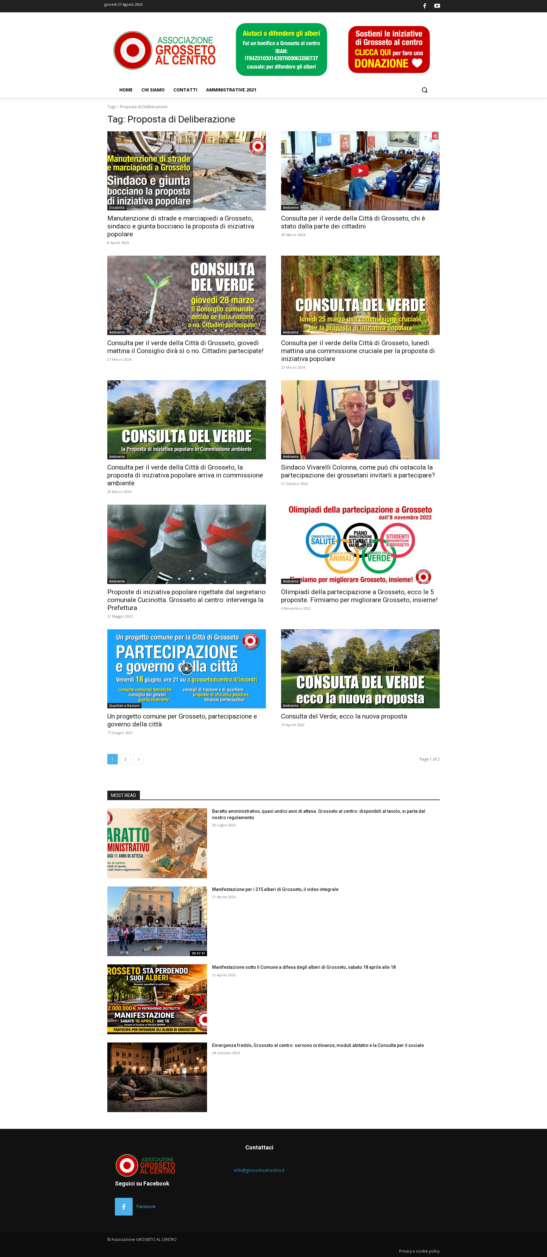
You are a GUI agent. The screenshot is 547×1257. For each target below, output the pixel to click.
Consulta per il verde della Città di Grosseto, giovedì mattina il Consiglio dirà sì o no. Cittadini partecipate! (185, 347)
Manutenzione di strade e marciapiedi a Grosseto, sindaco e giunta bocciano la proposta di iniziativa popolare (180, 226)
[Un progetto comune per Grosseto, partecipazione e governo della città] (186, 669)
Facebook (146, 1206)
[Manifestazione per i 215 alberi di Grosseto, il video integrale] (157, 921)
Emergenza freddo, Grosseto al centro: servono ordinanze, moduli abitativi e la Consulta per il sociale (318, 1045)
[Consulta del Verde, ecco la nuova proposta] (360, 669)
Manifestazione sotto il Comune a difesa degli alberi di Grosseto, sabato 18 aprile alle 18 (304, 967)
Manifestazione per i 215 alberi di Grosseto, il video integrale (275, 889)
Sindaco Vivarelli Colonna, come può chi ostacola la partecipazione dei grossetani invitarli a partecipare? (358, 471)
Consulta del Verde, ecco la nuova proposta (344, 716)
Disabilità (117, 207)
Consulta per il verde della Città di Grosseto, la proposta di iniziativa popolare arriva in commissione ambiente (185, 475)
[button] (424, 89)
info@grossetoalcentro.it (259, 1170)
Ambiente (291, 207)
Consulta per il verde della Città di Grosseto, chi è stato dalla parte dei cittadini (353, 222)
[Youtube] (437, 6)
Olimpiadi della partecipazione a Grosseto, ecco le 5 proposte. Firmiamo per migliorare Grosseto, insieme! (359, 596)
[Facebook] (424, 6)
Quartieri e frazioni (124, 705)
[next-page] (138, 759)
